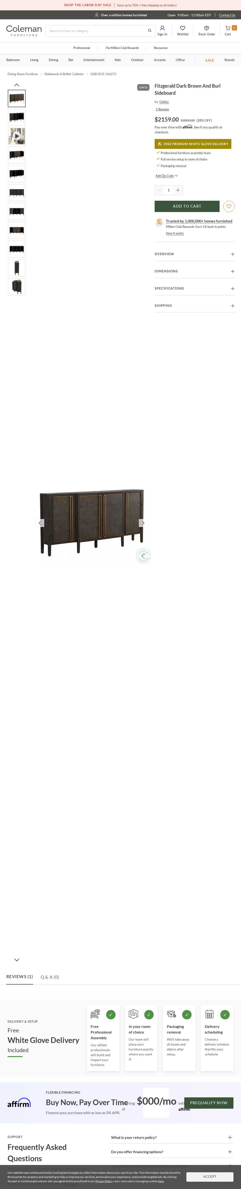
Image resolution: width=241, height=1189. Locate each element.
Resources (161, 48)
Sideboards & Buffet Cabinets (64, 74)
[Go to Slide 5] (16, 173)
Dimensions (166, 271)
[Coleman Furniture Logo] (24, 35)
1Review (162, 109)
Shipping (163, 305)
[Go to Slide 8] (16, 230)
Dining (53, 60)
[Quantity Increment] (178, 190)
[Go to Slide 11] (16, 286)
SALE (209, 60)
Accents (160, 60)
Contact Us (227, 15)
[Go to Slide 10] (16, 268)
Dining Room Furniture (23, 74)
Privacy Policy (103, 1181)
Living (34, 60)
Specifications (169, 288)
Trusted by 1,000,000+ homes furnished (199, 221)
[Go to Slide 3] (16, 136)
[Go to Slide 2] (16, 117)
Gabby (164, 102)
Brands (230, 60)
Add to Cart (187, 206)
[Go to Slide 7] (16, 211)
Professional (81, 48)
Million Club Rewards (122, 48)
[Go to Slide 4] (16, 155)
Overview (164, 254)
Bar (70, 60)
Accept (210, 1176)
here (161, 1181)
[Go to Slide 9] (16, 249)
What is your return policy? (134, 1137)
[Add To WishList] (229, 206)
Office (180, 60)
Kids (118, 60)
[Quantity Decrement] (159, 190)
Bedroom (13, 60)
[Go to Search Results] (149, 31)
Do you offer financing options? (137, 1151)
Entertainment (94, 60)
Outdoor (137, 60)
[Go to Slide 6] (16, 192)
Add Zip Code (165, 176)
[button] (162, 31)
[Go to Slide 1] (16, 98)
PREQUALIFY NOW (209, 1103)
